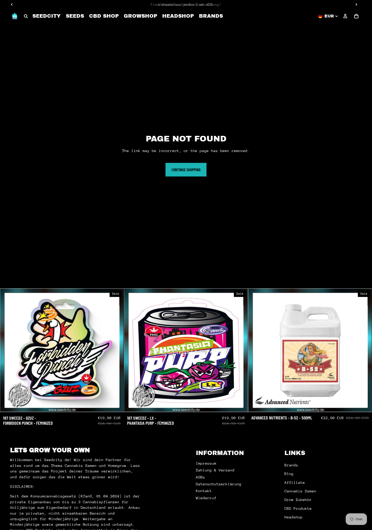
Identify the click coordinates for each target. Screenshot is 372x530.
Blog (289, 473)
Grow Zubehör (298, 500)
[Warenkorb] (356, 16)
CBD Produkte (298, 508)
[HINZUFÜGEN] (116, 404)
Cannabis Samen (300, 491)
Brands (291, 465)
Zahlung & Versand (215, 470)
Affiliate (294, 482)
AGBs (200, 477)
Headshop (293, 517)
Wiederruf (206, 498)
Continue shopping (186, 169)
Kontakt (204, 491)
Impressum (206, 463)
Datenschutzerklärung (218, 484)
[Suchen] (25, 16)
